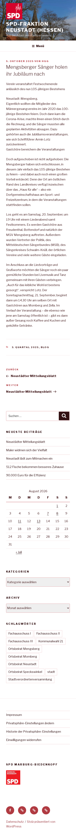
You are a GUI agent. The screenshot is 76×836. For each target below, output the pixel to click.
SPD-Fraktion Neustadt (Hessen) (34, 27)
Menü (40, 46)
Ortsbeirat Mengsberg (24, 649)
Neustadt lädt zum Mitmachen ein (29, 458)
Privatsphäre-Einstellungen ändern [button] (30, 723)
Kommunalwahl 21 (50, 641)
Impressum (14, 715)
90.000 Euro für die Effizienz (26, 475)
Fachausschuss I (19, 633)
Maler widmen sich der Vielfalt (26, 450)
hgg (45, 61)
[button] (22, 810)
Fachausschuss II (48, 633)
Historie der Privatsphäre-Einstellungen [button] (33, 731)
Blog (45, 347)
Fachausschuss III (20, 641)
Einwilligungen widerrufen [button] (23, 740)
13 (38, 521)
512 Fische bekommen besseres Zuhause (35, 467)
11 (19, 521)
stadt (51, 672)
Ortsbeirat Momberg (22, 656)
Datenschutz (15, 821)
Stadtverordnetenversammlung (30, 679)
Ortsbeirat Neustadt (22, 664)
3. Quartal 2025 (25, 347)
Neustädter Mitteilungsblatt (25, 442)
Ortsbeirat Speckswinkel (25, 672)
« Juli (19, 552)
